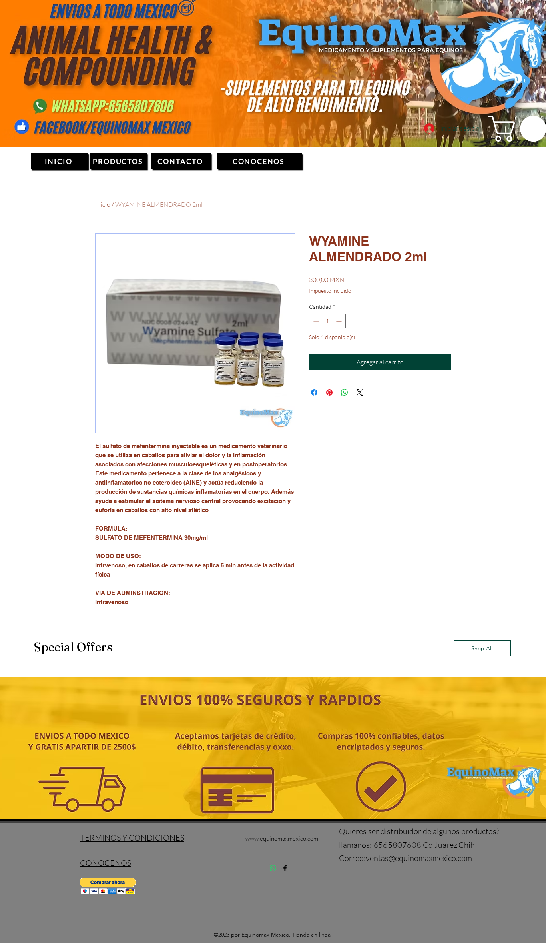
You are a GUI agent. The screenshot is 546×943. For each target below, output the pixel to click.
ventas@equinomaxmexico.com (419, 858)
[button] (108, 886)
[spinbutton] (327, 321)
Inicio (102, 204)
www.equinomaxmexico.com (281, 838)
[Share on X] (360, 392)
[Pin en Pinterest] (329, 392)
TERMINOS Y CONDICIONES (132, 838)
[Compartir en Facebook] (314, 392)
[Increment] (340, 321)
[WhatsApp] (273, 868)
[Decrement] (315, 321)
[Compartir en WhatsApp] (344, 392)
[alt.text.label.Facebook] (285, 868)
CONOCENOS (105, 863)
